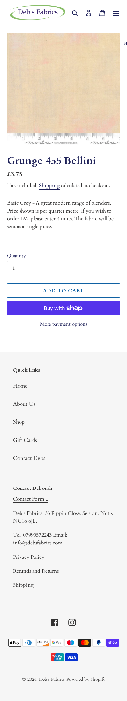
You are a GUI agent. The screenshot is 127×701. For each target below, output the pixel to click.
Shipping (49, 185)
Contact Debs (29, 458)
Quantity (16, 256)
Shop (19, 422)
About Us (24, 404)
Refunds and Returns (36, 571)
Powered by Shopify (85, 679)
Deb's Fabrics (52, 679)
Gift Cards (25, 440)
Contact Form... (30, 498)
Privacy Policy (28, 557)
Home (20, 386)
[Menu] (116, 12)
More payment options (63, 324)
